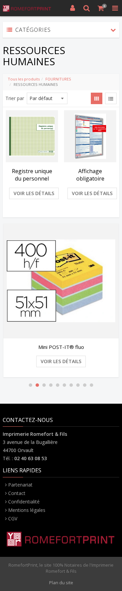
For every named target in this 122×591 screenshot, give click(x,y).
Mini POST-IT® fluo (61, 347)
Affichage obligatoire (90, 174)
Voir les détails (34, 193)
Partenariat (20, 484)
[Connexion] (72, 8)
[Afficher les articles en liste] (111, 98)
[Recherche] (87, 8)
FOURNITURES (58, 78)
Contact (16, 493)
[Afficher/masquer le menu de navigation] (115, 8)
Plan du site (61, 583)
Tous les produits (24, 78)
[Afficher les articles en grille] (96, 98)
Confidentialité (24, 501)
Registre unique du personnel (32, 174)
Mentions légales (26, 510)
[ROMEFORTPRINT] (27, 8)
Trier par (14, 98)
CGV (12, 518)
